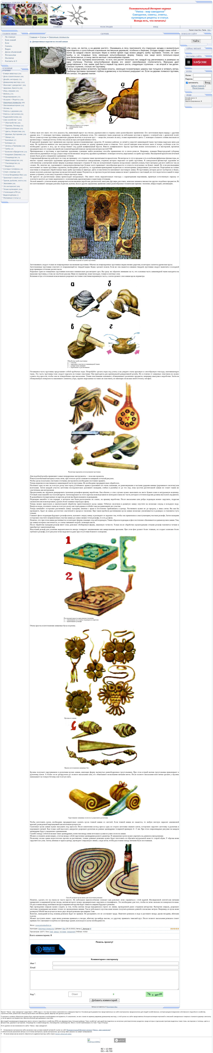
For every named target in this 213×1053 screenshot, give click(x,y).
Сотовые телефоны (11, 169)
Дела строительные (11, 76)
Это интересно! (9, 186)
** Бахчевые (8, 140)
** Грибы (6, 149)
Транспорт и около (11, 178)
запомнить (193, 82)
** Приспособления (11, 129)
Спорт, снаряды (10, 172)
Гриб (51, 932)
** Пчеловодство (10, 163)
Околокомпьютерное (11, 105)
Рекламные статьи (11, 198)
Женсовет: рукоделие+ (12, 85)
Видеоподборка (9, 195)
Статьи (43, 37)
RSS (209, 30)
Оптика (6, 108)
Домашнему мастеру (11, 82)
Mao (63, 929)
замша (56, 932)
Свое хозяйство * (10, 120)
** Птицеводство (10, 157)
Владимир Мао (112, 1007)
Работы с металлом (11, 114)
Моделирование (10, 97)
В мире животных (10, 74)
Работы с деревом (11, 111)
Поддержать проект (35, 2)
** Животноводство (11, 160)
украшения (71, 932)
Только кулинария (10, 189)
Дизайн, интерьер (10, 79)
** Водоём (7, 166)
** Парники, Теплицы (11, 126)
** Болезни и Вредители (13, 152)
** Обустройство (10, 123)
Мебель (6, 94)
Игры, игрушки (9, 91)
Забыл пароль (198, 86)
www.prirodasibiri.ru (43, 925)
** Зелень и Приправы (12, 146)
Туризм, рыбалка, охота (13, 181)
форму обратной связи (63, 1034)
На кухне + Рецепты (11, 100)
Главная (57, 27)
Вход (155, 27)
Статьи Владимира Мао (13, 175)
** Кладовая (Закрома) (12, 155)
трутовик (63, 932)
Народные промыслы (12, 103)
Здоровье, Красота (11, 88)
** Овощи (7, 137)
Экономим (7, 183)
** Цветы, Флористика (12, 131)
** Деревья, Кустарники (12, 134)
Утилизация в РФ (10, 192)
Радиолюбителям (10, 117)
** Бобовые (8, 143)
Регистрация (106, 27)
